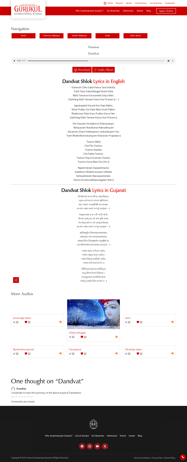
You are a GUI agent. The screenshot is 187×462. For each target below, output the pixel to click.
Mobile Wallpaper (79, 36)
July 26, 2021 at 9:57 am (22, 397)
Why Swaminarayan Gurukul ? (89, 11)
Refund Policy (169, 458)
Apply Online (166, 10)
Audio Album (135, 36)
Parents (119, 3)
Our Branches (156, 3)
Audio (107, 36)
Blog (148, 11)
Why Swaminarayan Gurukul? (58, 436)
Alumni (129, 3)
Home (110, 3)
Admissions (128, 11)
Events (140, 11)
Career (132, 436)
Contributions (141, 3)
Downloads (170, 3)
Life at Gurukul (82, 436)
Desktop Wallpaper (51, 36)
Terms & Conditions (142, 458)
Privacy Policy (157, 458)
